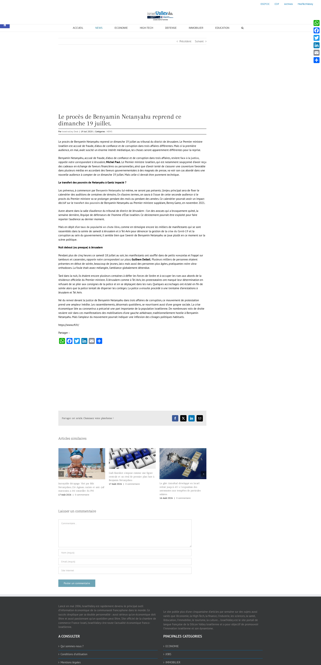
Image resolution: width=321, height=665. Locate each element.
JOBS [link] (168, 654)
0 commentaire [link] (89, 483)
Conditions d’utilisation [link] (74, 654)
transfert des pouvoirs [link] (87, 203)
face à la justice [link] (189, 158)
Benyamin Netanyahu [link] (108, 190)
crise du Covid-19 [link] (178, 231)
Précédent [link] (185, 41)
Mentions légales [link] (71, 662)
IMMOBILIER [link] (173, 662)
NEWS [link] (109, 131)
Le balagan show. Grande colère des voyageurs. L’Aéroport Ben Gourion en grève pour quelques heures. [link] (186, 479)
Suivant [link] (199, 41)
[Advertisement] (132, 87)
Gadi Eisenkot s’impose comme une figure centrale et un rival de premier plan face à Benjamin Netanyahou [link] (88, 477)
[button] (61, 474)
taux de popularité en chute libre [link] (100, 227)
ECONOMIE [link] (172, 646)
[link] (265, 4)
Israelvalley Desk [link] (70, 131)
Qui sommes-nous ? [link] (72, 646)
